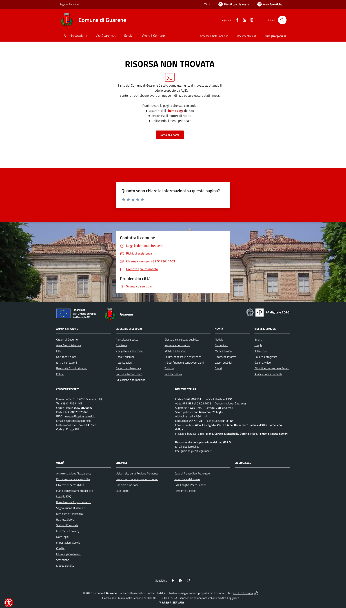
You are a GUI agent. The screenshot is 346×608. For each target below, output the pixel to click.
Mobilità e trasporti (176, 351)
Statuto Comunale (67, 525)
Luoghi (258, 345)
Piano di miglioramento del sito (74, 490)
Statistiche (62, 560)
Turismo (169, 368)
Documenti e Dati (66, 357)
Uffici (59, 351)
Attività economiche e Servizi (271, 368)
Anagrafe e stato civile (129, 351)
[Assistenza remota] (256, 593)
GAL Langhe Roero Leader (190, 485)
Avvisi (218, 368)
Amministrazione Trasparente (73, 473)
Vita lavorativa (173, 374)
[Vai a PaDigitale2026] (268, 312)
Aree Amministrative (68, 345)
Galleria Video (262, 362)
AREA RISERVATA (173, 602)
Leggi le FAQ (63, 496)
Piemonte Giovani (185, 490)
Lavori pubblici (223, 362)
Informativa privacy (67, 531)
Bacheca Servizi (65, 519)
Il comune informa (225, 357)
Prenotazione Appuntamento (73, 502)
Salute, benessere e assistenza (183, 357)
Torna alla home (169, 135)
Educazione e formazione (130, 380)
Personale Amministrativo (71, 368)
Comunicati (221, 345)
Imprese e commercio (177, 345)
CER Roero (122, 490)
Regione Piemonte (69, 4)
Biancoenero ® (187, 598)
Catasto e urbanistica (128, 368)
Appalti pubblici (125, 357)
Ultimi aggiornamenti (68, 554)
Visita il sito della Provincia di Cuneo (137, 479)
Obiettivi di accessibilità (70, 485)
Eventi (258, 339)
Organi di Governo (67, 339)
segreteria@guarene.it (77, 420)
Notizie (219, 339)
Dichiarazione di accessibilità (73, 479)
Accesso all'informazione (214, 36)
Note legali (62, 537)
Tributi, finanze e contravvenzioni (184, 362)
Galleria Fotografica (266, 357)
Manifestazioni (223, 351)
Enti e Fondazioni (66, 362)
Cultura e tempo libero (129, 374)
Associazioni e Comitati (268, 374)
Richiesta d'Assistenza (69, 514)
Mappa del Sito (65, 565)
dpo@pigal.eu (191, 446)
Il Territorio (260, 351)
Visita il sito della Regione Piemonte (137, 473)
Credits (60, 548)
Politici (60, 374)
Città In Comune (243, 593)
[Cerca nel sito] (282, 20)
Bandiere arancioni (127, 485)
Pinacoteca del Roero (187, 479)
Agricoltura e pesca (127, 339)
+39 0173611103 (72, 403)
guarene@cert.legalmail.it (79, 416)
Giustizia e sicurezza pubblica (182, 339)
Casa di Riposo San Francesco (192, 473)
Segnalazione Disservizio (70, 508)
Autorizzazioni (124, 362)
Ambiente (121, 345)
